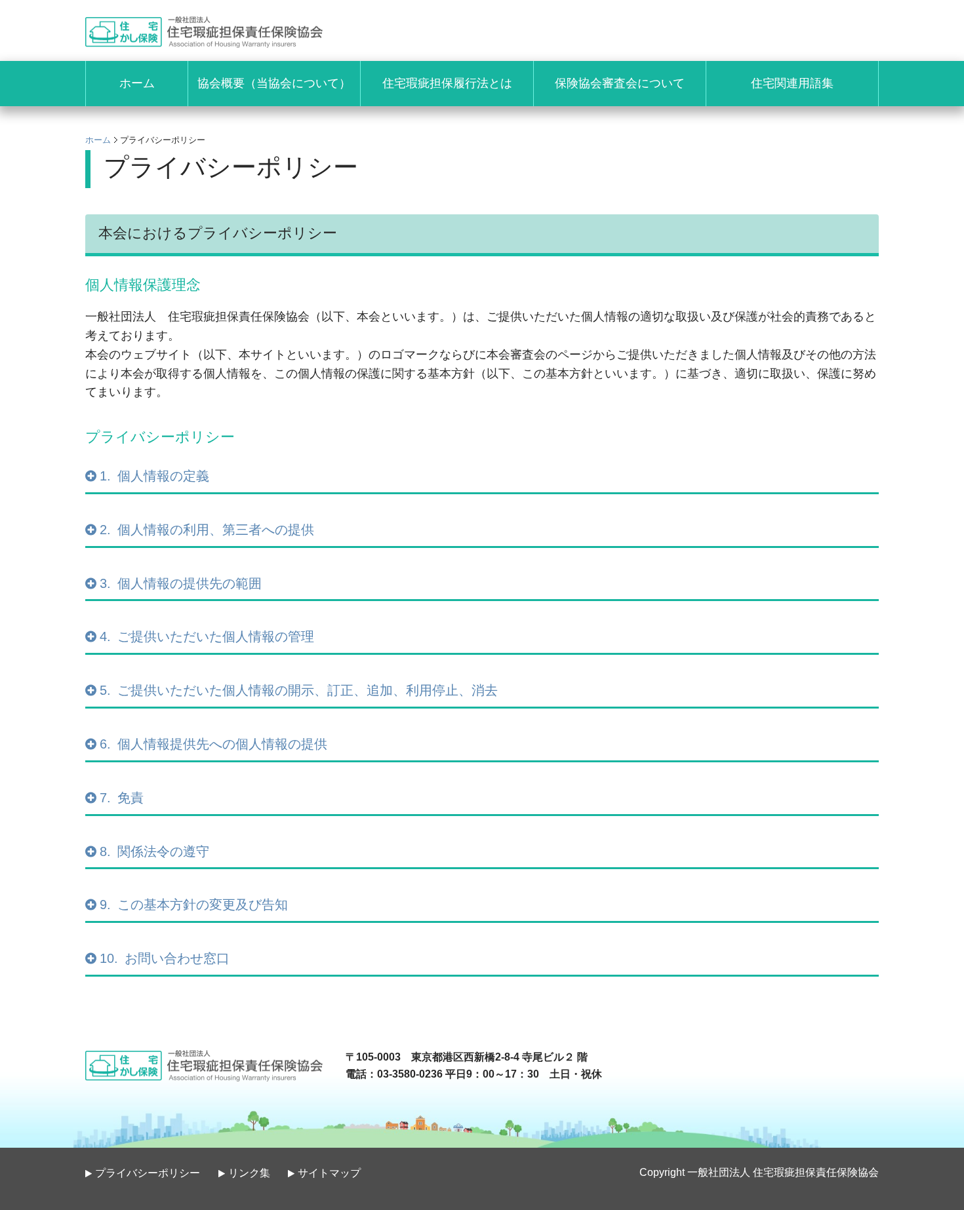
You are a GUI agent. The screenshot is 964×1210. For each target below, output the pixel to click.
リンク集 (249, 1173)
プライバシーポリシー (147, 1173)
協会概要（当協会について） (274, 83)
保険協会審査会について (620, 83)
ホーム (98, 140)
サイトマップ (329, 1173)
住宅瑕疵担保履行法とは (447, 83)
